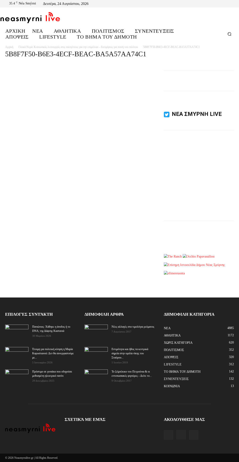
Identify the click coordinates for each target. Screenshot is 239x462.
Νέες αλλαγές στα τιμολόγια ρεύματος (133, 326)
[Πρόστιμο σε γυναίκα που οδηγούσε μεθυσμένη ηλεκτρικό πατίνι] (16, 377)
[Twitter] (232, 4)
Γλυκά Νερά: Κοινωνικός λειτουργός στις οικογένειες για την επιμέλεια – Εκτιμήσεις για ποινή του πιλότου (78, 47)
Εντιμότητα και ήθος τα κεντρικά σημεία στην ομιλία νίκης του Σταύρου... (130, 353)
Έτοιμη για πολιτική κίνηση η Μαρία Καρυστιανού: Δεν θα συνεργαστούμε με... (53, 353)
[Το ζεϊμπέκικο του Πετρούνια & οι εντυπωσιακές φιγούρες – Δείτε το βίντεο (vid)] (96, 374)
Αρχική (9, 47)
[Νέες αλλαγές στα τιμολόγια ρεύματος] (96, 332)
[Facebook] (221, 4)
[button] (229, 33)
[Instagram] (226, 4)
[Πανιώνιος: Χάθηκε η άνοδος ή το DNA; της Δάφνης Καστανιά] (16, 333)
